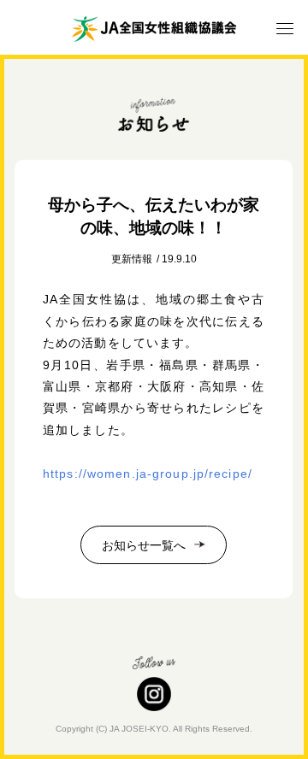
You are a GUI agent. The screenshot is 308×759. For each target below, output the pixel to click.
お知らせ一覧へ (144, 545)
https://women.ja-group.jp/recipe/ (147, 473)
